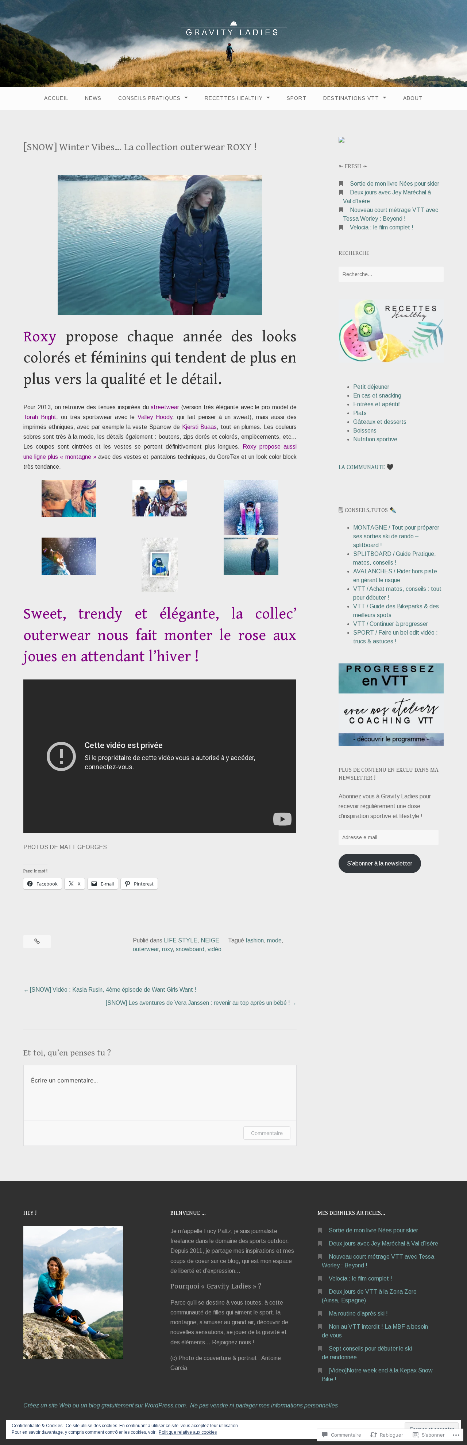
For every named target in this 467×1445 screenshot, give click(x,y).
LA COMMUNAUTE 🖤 (366, 467)
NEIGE (210, 940)
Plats (360, 413)
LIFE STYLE (180, 940)
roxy (167, 949)
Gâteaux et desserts (379, 422)
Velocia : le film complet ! (381, 227)
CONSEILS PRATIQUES (149, 98)
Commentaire (267, 1133)
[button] (69, 499)
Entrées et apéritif (376, 404)
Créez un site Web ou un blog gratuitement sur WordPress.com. (105, 1405)
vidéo (214, 949)
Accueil (56, 98)
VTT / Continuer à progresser (390, 624)
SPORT (296, 98)
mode (274, 940)
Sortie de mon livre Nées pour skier (394, 184)
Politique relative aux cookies (188, 1432)
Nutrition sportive (375, 439)
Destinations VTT (351, 98)
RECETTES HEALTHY (234, 98)
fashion (255, 940)
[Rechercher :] (391, 274)
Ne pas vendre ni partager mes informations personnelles (264, 1405)
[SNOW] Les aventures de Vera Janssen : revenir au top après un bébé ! (198, 1003)
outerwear (146, 949)
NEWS (93, 98)
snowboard (190, 949)
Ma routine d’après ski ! (358, 1313)
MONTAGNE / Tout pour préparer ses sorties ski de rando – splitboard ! (396, 536)
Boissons (365, 430)
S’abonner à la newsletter (379, 863)
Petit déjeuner (371, 387)
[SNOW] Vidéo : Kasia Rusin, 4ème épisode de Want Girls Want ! (113, 990)
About (413, 98)
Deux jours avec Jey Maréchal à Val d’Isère (383, 1243)
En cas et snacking (377, 395)
